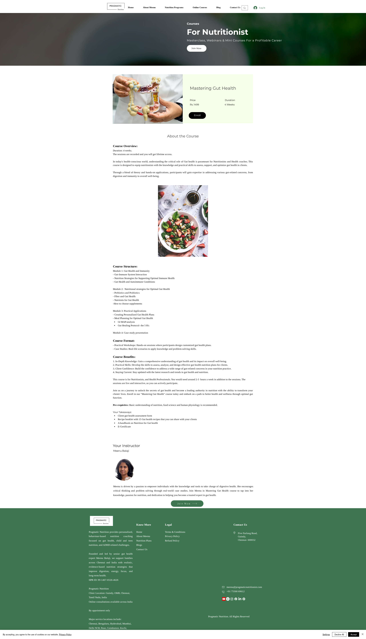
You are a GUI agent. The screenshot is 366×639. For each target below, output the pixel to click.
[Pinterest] (244, 599)
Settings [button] (326, 634)
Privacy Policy (65, 634)
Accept (354, 634)
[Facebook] (236, 599)
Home (139, 532)
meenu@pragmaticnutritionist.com (244, 587)
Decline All (339, 634)
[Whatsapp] (228, 599)
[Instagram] (232, 599)
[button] (177, 7)
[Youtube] (224, 599)
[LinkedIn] (240, 599)
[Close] (362, 634)
